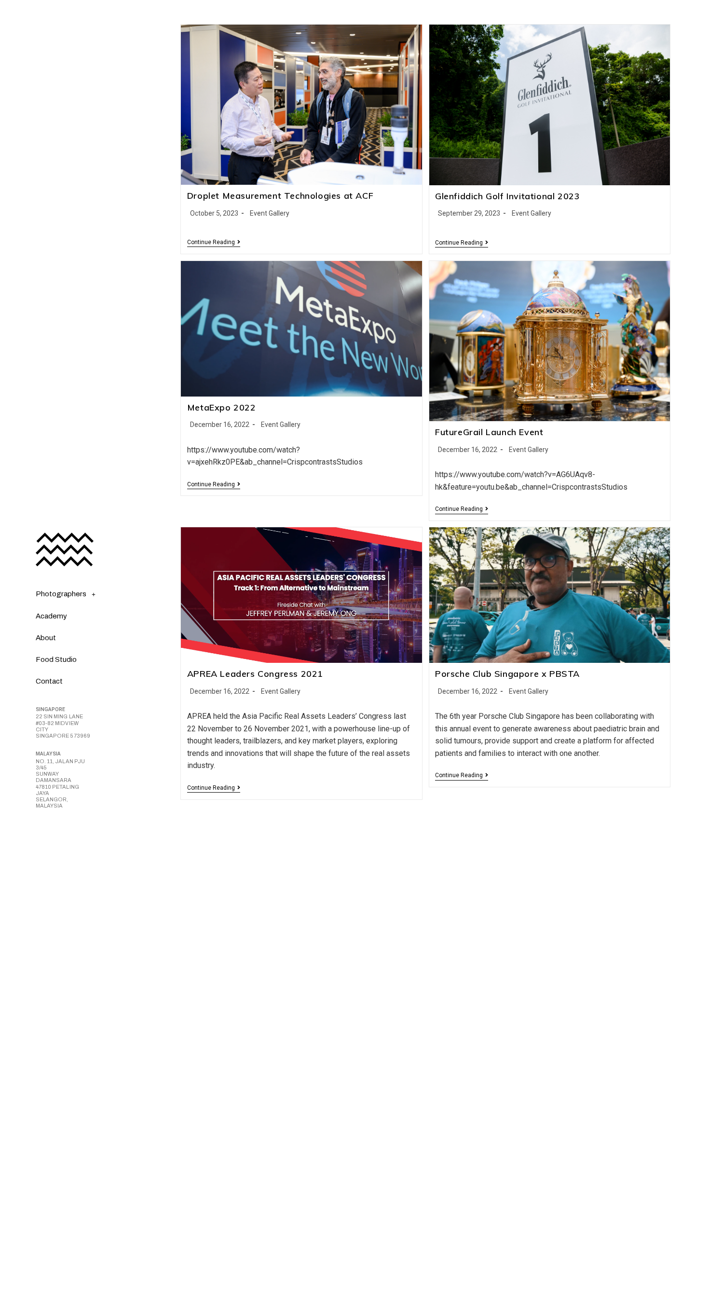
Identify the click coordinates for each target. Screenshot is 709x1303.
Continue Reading (213, 242)
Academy (51, 616)
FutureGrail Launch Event (489, 432)
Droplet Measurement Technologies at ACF (280, 195)
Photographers (61, 594)
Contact (49, 681)
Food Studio (56, 659)
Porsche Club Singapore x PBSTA (507, 673)
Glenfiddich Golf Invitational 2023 (507, 196)
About (46, 638)
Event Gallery (269, 213)
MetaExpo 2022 (221, 407)
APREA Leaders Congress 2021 (255, 673)
